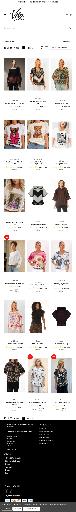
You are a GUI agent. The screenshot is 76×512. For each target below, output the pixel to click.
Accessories (9, 467)
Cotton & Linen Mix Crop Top (14, 283)
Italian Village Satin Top (38, 285)
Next (28, 47)
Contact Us (44, 443)
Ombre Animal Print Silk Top (14, 103)
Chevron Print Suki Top (38, 224)
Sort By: (53, 48)
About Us (43, 428)
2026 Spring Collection (12, 461)
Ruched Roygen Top (61, 344)
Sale (6, 473)
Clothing (7, 464)
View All (8, 476)
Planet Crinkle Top (61, 224)
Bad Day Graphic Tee (61, 164)
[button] (38, 41)
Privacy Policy (44, 437)
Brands (7, 470)
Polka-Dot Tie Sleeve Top (61, 402)
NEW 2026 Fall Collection (13, 458)
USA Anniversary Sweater (14, 344)
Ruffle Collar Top (38, 344)
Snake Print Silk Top (61, 103)
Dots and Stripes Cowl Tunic (38, 402)
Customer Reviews (46, 431)
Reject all (17, 509)
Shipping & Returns (46, 440)
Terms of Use (44, 434)
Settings (7, 509)
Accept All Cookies (31, 509)
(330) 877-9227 (12, 449)
